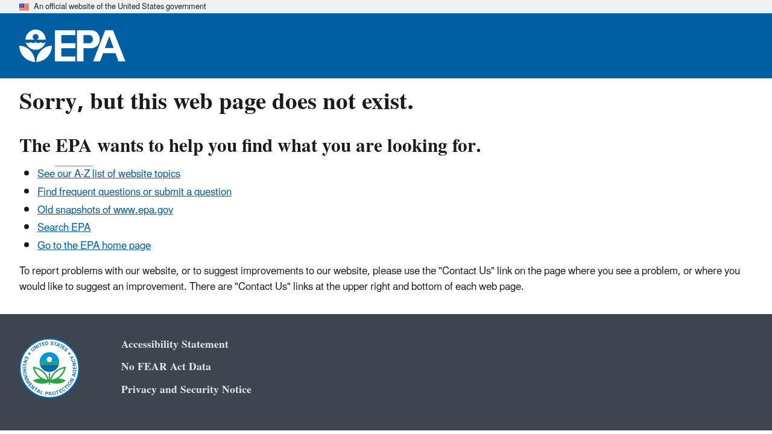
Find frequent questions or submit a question (134, 192)
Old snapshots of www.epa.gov (105, 210)
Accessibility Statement (175, 344)
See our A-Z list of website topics (108, 174)
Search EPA (63, 228)
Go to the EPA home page (94, 246)
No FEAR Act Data (166, 366)
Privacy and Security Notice (186, 389)
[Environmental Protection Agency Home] (72, 45)
